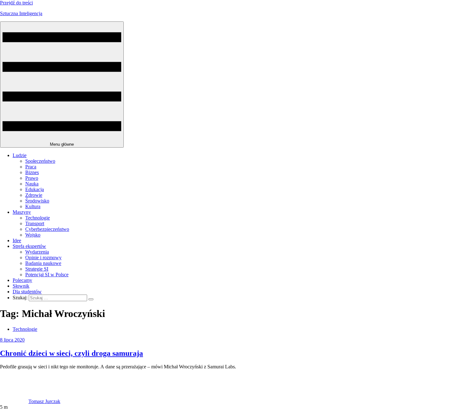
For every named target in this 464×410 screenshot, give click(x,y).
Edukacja (34, 189)
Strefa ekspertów (29, 246)
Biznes (32, 172)
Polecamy (22, 280)
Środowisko (37, 200)
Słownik (21, 286)
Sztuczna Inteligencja (21, 13)
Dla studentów (27, 291)
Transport (34, 223)
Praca (30, 166)
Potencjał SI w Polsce (46, 274)
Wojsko (32, 234)
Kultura (32, 206)
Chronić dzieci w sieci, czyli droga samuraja (71, 353)
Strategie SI (36, 269)
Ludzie (20, 155)
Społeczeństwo (40, 161)
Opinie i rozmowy (43, 257)
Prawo (31, 178)
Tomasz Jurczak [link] (44, 401)
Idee (17, 240)
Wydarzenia (37, 252)
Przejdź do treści (16, 2)
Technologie (37, 217)
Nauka (32, 183)
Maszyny (22, 212)
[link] (14, 401)
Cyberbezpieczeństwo (47, 229)
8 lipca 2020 (12, 340)
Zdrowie (33, 195)
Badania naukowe (43, 263)
